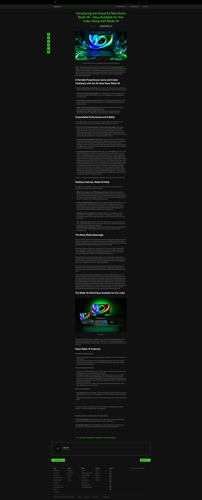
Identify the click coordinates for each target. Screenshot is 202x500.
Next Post (144, 460)
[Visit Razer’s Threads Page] (110, 476)
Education (56, 482)
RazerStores (56, 470)
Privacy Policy (95, 497)
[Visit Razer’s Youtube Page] (110, 481)
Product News (104, 26)
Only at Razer (57, 484)
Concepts (70, 475)
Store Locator (56, 475)
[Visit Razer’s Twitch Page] (110, 487)
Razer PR (66, 447)
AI (111, 26)
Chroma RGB (70, 473)
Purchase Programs (58, 477)
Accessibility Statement (87, 487)
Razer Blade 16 (91, 437)
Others (144, 6)
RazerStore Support (86, 475)
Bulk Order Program (58, 480)
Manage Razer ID (85, 480)
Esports (69, 477)
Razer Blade (83, 437)
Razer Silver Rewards (58, 487)
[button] (55, 469)
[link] (55, 2)
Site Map (79, 497)
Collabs (69, 480)
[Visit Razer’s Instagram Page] (110, 474)
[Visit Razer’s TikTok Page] (110, 484)
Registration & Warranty (87, 473)
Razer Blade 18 (99, 437)
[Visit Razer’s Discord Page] (110, 489)
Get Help (83, 470)
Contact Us (97, 480)
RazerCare (122, 260)
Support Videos (85, 482)
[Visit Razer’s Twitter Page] (110, 479)
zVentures (97, 477)
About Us (97, 470)
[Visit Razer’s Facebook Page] (110, 471)
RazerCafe (56, 473)
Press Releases (133, 6)
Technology (70, 470)
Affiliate (55, 489)
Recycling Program (86, 484)
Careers (97, 473)
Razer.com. (103, 408)
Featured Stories (120, 6)
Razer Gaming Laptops (110, 437)
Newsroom (57, 7)
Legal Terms (86, 497)
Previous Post (59, 460)
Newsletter (56, 491)
